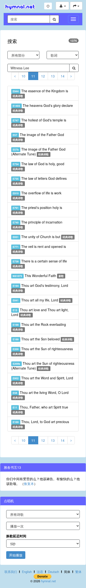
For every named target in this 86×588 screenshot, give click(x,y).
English (27, 572)
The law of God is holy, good (38, 166)
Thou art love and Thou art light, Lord (40, 312)
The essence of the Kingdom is (40, 93)
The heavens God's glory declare (43, 107)
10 (23, 76)
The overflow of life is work (37, 195)
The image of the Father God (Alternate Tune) (38, 151)
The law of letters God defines (39, 180)
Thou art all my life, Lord (42, 300)
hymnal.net (48, 581)
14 (62, 76)
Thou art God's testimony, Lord (40, 287)
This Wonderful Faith (38, 275)
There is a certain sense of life (40, 263)
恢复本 (29, 483)
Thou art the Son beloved (43, 339)
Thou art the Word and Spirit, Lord (43, 380)
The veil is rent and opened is (39, 248)
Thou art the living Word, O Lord (40, 394)
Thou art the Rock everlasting (39, 326)
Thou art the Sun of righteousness (43, 351)
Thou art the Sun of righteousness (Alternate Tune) (42, 365)
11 (33, 76)
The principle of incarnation (37, 224)
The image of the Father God (38, 137)
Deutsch (53, 572)
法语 (40, 572)
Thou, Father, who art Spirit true (40, 409)
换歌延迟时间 (16, 536)
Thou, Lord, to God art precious (41, 424)
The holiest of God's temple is (39, 122)
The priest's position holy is (37, 209)
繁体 (78, 572)
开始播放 (15, 555)
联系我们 (11, 572)
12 (43, 76)
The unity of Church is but (43, 236)
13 (53, 76)
